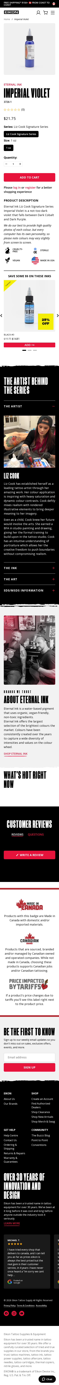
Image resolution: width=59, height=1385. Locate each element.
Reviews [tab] (17, 835)
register (30, 187)
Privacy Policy (10, 1305)
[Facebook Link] (6, 1313)
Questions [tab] (36, 835)
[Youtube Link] (21, 1313)
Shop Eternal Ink (15, 753)
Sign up (29, 1067)
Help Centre (11, 1135)
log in (17, 187)
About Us (9, 1099)
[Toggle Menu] (52, 12)
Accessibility (41, 1305)
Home (7, 19)
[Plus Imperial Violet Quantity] (20, 164)
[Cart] (45, 12)
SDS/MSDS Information (23, 590)
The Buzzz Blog (40, 1135)
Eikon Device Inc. (45, 1371)
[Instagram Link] (14, 1313)
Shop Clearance (40, 1112)
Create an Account (42, 1099)
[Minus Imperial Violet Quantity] (6, 164)
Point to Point (39, 1140)
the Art (10, 579)
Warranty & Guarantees (11, 1159)
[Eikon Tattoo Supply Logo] (11, 12)
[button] (14, 109)
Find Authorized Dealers (40, 1105)
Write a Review (37, 856)
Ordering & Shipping (10, 1146)
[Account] (38, 12)
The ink (10, 568)
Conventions (38, 1145)
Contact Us (10, 1140)
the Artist (13, 406)
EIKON (7, 1371)
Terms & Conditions (26, 1305)
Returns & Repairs (14, 1153)
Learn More (12, 1223)
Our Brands (10, 1103)
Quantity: (10, 157)
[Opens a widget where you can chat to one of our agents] (47, 1379)
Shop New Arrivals (42, 1117)
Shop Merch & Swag (43, 1121)
